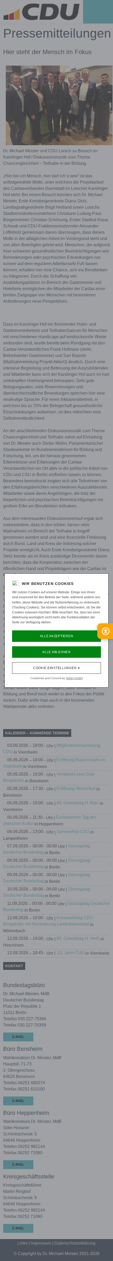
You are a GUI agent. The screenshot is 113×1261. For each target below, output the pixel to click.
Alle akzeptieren (56, 636)
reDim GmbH (74, 678)
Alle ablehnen (56, 652)
